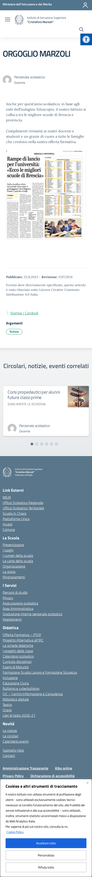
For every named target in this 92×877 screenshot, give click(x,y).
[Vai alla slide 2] (37, 444)
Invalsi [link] (7, 524)
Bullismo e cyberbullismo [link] (21, 688)
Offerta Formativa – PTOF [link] (22, 634)
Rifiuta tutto (46, 867)
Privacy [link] (8, 597)
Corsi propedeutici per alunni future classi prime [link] (34, 394)
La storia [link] (9, 571)
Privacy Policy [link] (13, 775)
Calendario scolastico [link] (18, 656)
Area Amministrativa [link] (18, 608)
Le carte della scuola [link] (18, 561)
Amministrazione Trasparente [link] (25, 768)
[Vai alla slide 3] (41, 444)
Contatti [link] (9, 755)
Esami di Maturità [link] (16, 667)
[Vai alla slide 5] (51, 444)
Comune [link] (9, 529)
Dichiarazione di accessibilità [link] (52, 775)
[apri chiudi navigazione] (7, 20)
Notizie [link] (14, 331)
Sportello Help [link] (13, 750)
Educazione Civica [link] (16, 683)
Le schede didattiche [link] (18, 645)
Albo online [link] (63, 768)
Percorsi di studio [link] (15, 592)
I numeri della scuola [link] (18, 555)
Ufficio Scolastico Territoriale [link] (23, 508)
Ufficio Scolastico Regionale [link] (23, 502)
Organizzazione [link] (14, 566)
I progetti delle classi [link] (18, 651)
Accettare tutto (46, 843)
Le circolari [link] (10, 736)
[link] (86, 39)
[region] (46, 828)
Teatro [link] (7, 704)
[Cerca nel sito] (81, 30)
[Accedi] (85, 5)
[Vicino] (87, 782)
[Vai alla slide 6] (56, 444)
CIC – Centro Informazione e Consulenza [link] (33, 694)
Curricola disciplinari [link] (17, 661)
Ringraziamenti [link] (14, 577)
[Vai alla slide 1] (32, 444)
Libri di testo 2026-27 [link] (19, 715)
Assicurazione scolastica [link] (20, 603)
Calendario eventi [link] (16, 741)
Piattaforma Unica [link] (16, 518)
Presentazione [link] (13, 544)
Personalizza (46, 855)
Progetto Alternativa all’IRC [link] (23, 640)
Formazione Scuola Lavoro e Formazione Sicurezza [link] (40, 672)
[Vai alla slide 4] (46, 444)
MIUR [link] (7, 497)
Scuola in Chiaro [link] (14, 513)
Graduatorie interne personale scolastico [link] (32, 614)
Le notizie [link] (10, 730)
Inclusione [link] (10, 677)
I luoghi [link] (8, 550)
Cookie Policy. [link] (15, 832)
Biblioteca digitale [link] (16, 699)
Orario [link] (7, 710)
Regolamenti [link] (12, 619)
